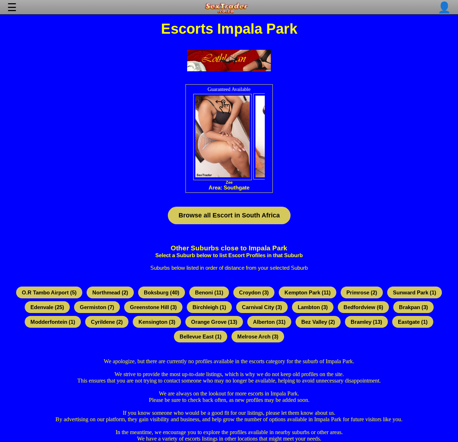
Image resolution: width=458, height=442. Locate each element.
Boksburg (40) (161, 292)
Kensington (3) (156, 322)
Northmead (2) (110, 292)
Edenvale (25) (47, 307)
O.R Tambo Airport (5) (49, 292)
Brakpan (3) (413, 307)
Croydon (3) (254, 292)
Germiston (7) (97, 307)
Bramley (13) (366, 322)
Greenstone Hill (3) (153, 307)
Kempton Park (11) (307, 292)
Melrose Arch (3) (257, 336)
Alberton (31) (269, 322)
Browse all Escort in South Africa (229, 215)
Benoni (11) (209, 292)
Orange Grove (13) (214, 322)
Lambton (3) (313, 307)
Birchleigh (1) (209, 307)
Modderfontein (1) (52, 322)
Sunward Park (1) (414, 292)
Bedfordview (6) (363, 307)
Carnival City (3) (262, 307)
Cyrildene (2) (107, 322)
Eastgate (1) (413, 322)
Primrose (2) (361, 292)
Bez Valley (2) (318, 322)
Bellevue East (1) (200, 336)
